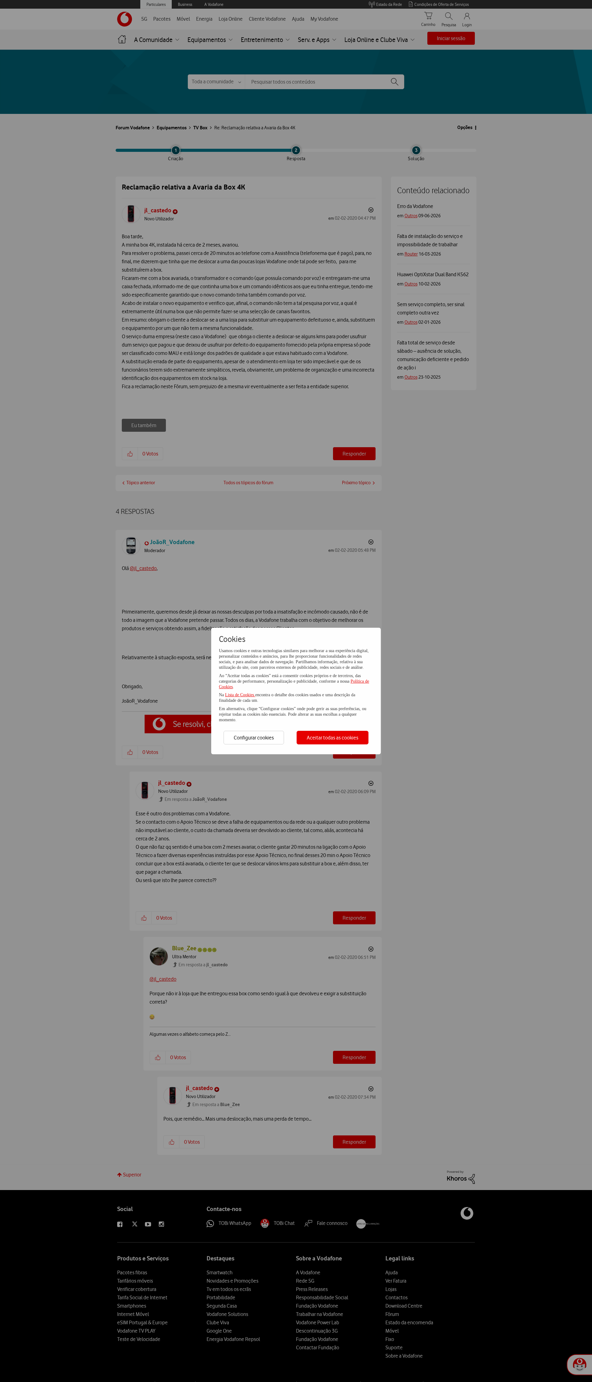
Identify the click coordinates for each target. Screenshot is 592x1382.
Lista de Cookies (240, 695)
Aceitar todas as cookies (332, 738)
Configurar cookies (254, 738)
